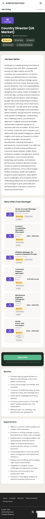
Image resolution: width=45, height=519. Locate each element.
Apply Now (22, 357)
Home (5, 498)
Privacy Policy (8, 501)
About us (20, 498)
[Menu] (40, 3)
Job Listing (6, 9)
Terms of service (31, 498)
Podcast (12, 498)
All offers (41, 9)
